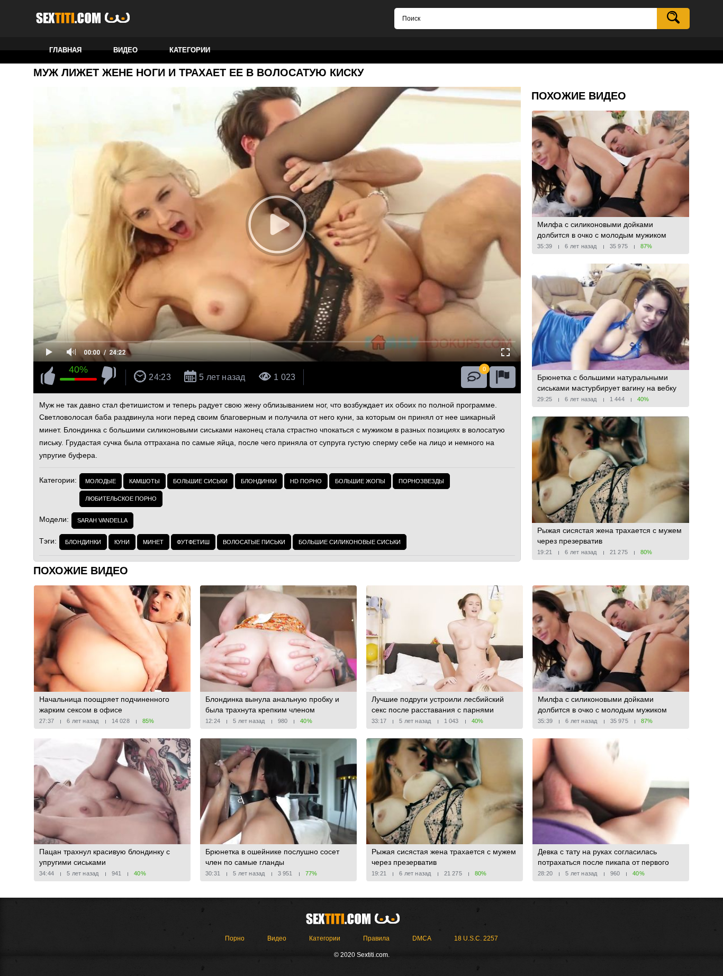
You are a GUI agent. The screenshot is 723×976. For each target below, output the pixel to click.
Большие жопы (360, 481)
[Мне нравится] (48, 377)
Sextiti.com (91, 18)
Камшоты (144, 481)
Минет (153, 542)
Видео (276, 938)
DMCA (421, 938)
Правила (376, 938)
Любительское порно (121, 498)
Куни (122, 542)
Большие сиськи (200, 481)
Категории (324, 938)
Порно (235, 938)
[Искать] (673, 18)
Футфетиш (193, 542)
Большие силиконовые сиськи (350, 542)
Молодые (100, 481)
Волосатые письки (254, 542)
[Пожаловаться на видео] (503, 377)
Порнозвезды (421, 481)
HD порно (306, 481)
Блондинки (259, 481)
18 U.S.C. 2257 (476, 938)
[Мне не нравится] (109, 377)
